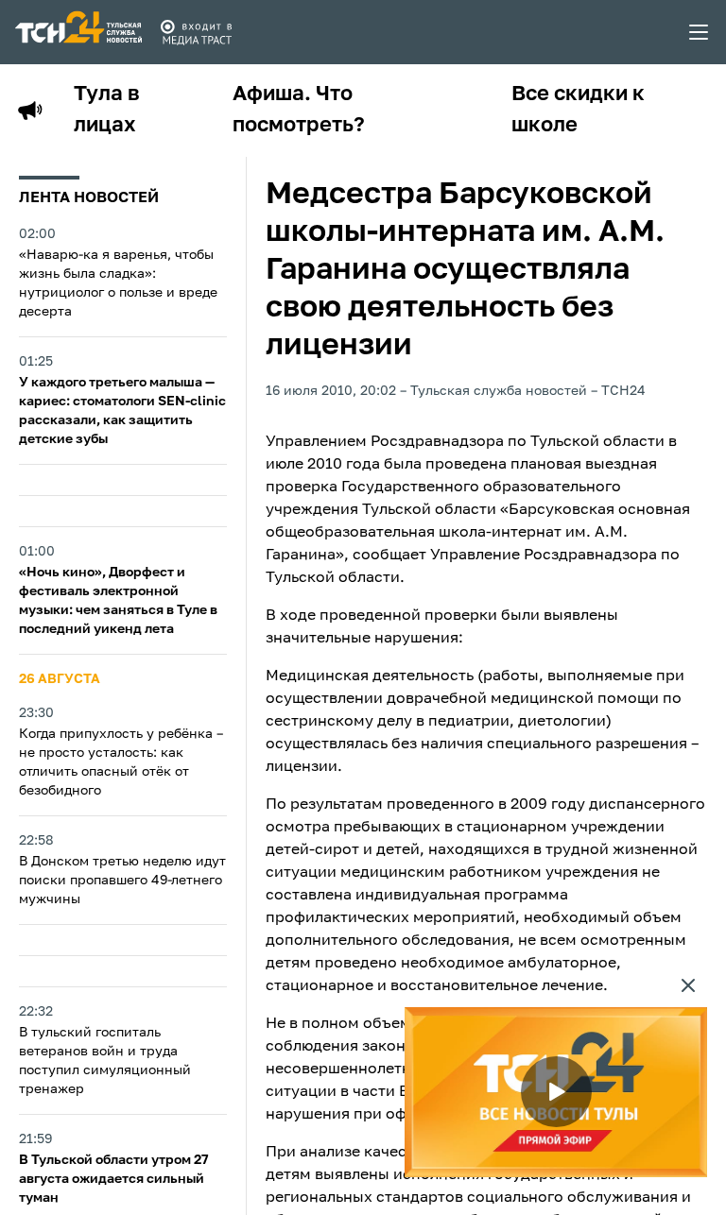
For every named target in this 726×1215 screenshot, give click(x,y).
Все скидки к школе (578, 110)
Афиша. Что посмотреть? (299, 110)
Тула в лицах (107, 110)
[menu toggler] (699, 32)
